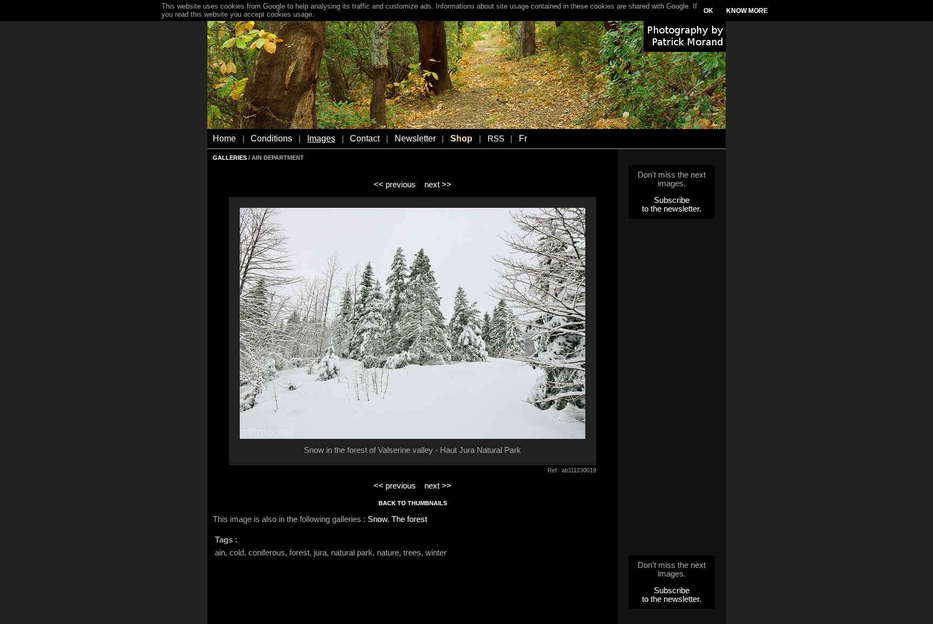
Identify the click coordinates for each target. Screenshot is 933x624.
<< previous (395, 184)
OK (708, 11)
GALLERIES (230, 157)
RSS (496, 138)
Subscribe (671, 200)
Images (321, 138)
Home (224, 138)
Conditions (271, 138)
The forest (409, 519)
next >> (437, 184)
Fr (523, 138)
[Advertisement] (671, 390)
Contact (365, 138)
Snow (377, 519)
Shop (461, 138)
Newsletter (415, 138)
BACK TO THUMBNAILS (412, 503)
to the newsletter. (671, 209)
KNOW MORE (747, 11)
